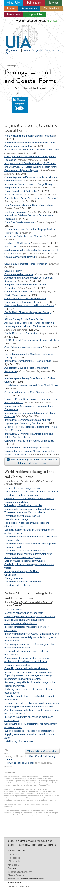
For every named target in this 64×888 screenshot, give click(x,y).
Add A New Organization (43, 751)
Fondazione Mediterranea (17, 243)
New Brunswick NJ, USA (38, 402)
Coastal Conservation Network (20, 257)
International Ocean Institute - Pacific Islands (27, 361)
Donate (53, 21)
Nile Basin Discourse (15, 212)
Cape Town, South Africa (33, 253)
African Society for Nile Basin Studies (23, 319)
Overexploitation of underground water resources (29, 498)
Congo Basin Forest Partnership (20, 191)
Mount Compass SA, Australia (34, 371)
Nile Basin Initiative (14, 194)
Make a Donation (16, 875)
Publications (34, 2)
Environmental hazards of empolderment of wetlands (31, 491)
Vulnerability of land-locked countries (23, 505)
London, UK (26, 232)
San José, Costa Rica (35, 180)
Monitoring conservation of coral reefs (23, 613)
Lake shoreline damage (16, 519)
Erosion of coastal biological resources (24, 488)
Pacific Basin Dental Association (21, 333)
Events (11, 8)
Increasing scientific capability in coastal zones (28, 672)
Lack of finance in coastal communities (24, 561)
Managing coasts (13, 609)
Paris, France (26, 288)
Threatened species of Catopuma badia (24, 512)
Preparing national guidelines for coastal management (32, 703)
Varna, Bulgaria (46, 222)
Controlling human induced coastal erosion (26, 668)
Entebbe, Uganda (35, 194)
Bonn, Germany (38, 454)
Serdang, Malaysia (14, 201)
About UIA (13, 2)
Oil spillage (10, 574)
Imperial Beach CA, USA (33, 246)
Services (53, 2)
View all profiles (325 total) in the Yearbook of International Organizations (33, 461)
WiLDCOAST (11, 246)
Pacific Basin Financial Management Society (27, 312)
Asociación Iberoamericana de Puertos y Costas (29, 305)
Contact (33, 21)
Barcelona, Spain (14, 153)
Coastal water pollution (16, 502)
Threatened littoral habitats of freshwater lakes (28, 554)
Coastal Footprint (13, 270)
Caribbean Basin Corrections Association (25, 298)
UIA (17, 34)
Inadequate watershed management (22, 557)
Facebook (16, 858)
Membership (29, 8)
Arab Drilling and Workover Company (23, 347)
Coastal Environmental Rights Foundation (25, 264)
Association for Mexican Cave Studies (24, 392)
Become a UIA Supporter (20, 872)
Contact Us (13, 854)
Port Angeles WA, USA (47, 274)
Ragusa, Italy (39, 243)
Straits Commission (14, 295)
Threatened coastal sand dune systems (24, 550)
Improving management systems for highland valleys (31, 633)
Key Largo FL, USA (46, 291)
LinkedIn (16, 861)
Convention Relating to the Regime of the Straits (29, 440)
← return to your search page (19, 762)
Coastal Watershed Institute (18, 274)
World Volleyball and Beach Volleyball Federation (29, 135)
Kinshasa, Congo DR (31, 187)
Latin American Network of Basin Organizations (28, 205)
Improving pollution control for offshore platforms (29, 706)
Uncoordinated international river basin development (31, 509)
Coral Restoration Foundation (19, 291)
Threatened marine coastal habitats (22, 581)
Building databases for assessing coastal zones (29, 730)
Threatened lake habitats (17, 585)
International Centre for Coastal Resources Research (31, 149)
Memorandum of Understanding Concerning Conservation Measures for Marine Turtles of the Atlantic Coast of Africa (29, 451)
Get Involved (51, 8)
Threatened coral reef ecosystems (22, 495)
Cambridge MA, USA (28, 416)
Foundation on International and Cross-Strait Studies (31, 385)
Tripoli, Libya (50, 347)
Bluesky (15, 865)
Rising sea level (12, 547)
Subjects (49, 50)
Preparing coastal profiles (17, 665)
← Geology (10, 65)
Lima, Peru (23, 281)
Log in (22, 21)
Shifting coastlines (13, 578)
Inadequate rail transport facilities (21, 571)
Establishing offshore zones (18, 741)
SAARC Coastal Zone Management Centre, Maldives (31, 340)
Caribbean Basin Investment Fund (21, 302)
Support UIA (34, 14)
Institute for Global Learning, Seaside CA (25, 236)
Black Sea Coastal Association (20, 222)
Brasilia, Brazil (11, 208)
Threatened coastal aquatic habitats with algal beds (30, 543)
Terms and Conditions (18, 886)
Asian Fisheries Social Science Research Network (30, 198)
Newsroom (13, 14)
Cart (43, 21)
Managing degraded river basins (20, 623)
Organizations (13, 50)
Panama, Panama (27, 160)
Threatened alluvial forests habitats (22, 516)
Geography (37, 50)
